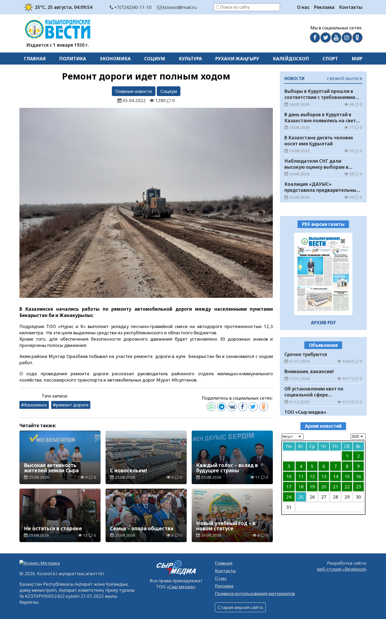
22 (347, 487)
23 (358, 487)
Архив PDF (323, 323)
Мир (357, 59)
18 (301, 487)
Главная (35, 59)
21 (335, 487)
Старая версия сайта (240, 607)
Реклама (324, 7)
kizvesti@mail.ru (179, 7)
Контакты (350, 7)
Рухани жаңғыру (237, 59)
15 (347, 477)
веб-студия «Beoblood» (342, 569)
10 (288, 477)
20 (323, 487)
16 (358, 477)
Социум (154, 59)
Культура (190, 59)
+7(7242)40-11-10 (132, 7)
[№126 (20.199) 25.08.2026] (323, 274)
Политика (72, 59)
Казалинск (35, 405)
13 (323, 477)
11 (301, 477)
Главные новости (133, 91)
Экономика (115, 59)
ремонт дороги (72, 405)
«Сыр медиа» (181, 587)
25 (301, 497)
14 (335, 477)
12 (312, 477)
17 (288, 487)
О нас (303, 7)
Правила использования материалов (255, 593)
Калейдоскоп (291, 59)
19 (312, 487)
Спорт (330, 59)
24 (288, 497)
